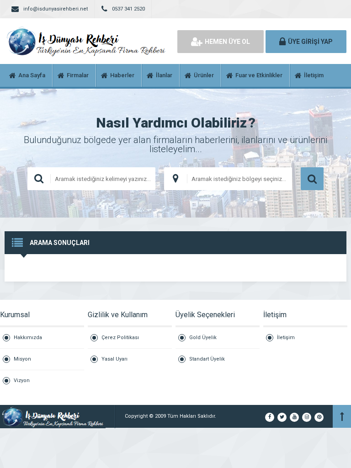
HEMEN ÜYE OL (227, 41)
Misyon (22, 359)
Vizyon (22, 380)
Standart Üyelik (207, 359)
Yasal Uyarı (114, 359)
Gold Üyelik (203, 337)
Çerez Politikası (120, 337)
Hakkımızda (28, 337)
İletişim (286, 337)
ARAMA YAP (312, 178)
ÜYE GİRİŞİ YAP (310, 41)
